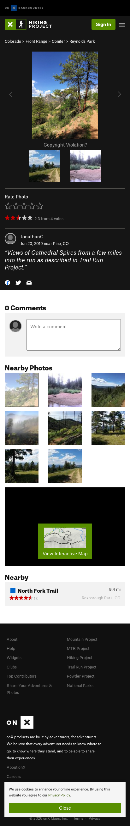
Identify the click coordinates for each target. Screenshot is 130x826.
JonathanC (32, 236)
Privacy (95, 818)
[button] (7, 281)
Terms (78, 818)
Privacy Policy (59, 795)
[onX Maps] (20, 727)
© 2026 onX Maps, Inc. (48, 818)
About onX (16, 767)
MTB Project (78, 648)
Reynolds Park (82, 41)
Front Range (36, 41)
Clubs (12, 666)
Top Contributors (22, 676)
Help (11, 648)
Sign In (103, 24)
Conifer (58, 41)
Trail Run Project (81, 666)
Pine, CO (61, 243)
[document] (65, 799)
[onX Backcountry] (24, 8)
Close (65, 808)
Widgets (14, 657)
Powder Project (80, 676)
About (12, 639)
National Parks (80, 685)
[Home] (31, 24)
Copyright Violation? (65, 144)
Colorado (13, 41)
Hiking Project (79, 657)
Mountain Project (82, 639)
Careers (14, 776)
